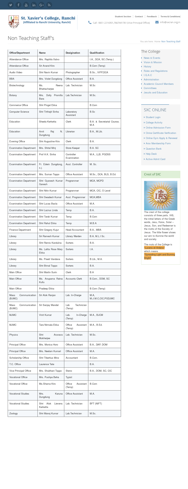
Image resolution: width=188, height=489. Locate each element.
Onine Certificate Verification (161, 133)
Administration (151, 79)
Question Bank (154, 148)
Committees (150, 88)
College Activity (154, 122)
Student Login (153, 117)
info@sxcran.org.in (170, 22)
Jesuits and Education (155, 92)
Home (157, 41)
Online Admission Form (158, 127)
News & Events (152, 58)
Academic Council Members (159, 83)
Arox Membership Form (158, 143)
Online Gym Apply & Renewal (161, 138)
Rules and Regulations (156, 70)
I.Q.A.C (148, 75)
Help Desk (151, 153)
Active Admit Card (155, 159)
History (147, 66)
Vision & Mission (153, 62)
